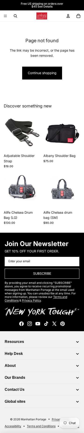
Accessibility (13, 426)
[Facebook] (21, 324)
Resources (14, 342)
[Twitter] (54, 324)
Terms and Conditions (41, 426)
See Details (45, 6)
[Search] (15, 16)
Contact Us (14, 389)
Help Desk (14, 354)
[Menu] (5, 16)
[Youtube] (38, 324)
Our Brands (15, 378)
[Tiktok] (46, 324)
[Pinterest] (62, 324)
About (10, 366)
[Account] (68, 16)
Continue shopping (42, 73)
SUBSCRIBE (42, 273)
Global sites (15, 401)
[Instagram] (29, 324)
